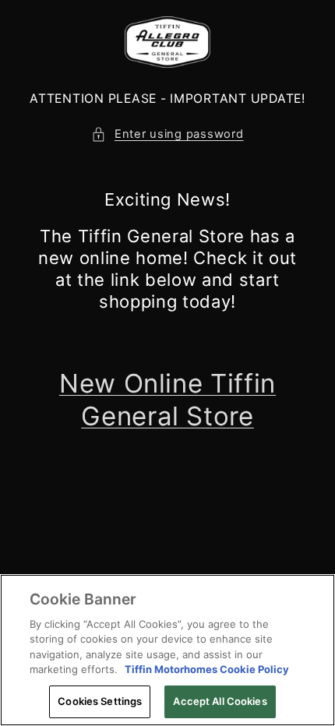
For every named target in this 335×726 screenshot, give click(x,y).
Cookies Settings (100, 701)
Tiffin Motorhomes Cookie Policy (207, 669)
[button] (167, 135)
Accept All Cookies (219, 701)
